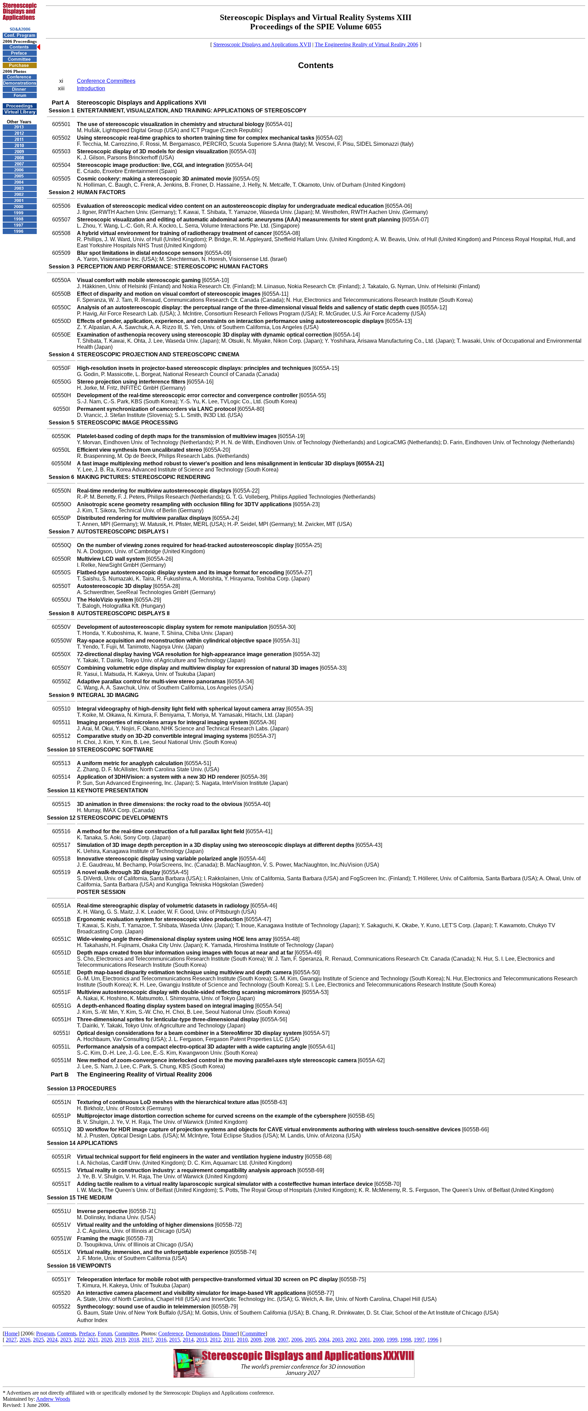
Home (11, 1333)
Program (45, 1333)
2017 (147, 1340)
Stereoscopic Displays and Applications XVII (262, 44)
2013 (201, 1340)
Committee (126, 1333)
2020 (106, 1340)
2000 (378, 1340)
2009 (255, 1340)
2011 (229, 1340)
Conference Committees (106, 81)
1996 (432, 1340)
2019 (120, 1340)
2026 (24, 1340)
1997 (419, 1340)
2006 (296, 1340)
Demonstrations (202, 1333)
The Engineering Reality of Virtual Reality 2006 (366, 44)
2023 (65, 1340)
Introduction (91, 88)
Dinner (229, 1333)
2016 (161, 1340)
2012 (215, 1340)
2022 (79, 1340)
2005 (310, 1340)
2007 (283, 1340)
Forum (105, 1333)
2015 (174, 1340)
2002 (351, 1340)
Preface (87, 1333)
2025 (38, 1340)
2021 (92, 1340)
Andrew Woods (53, 1399)
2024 (52, 1340)
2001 (364, 1340)
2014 (188, 1340)
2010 (242, 1340)
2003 (337, 1340)
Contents (66, 1333)
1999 (392, 1340)
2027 (11, 1340)
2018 (133, 1340)
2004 (323, 1340)
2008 (269, 1340)
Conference (170, 1333)
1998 (405, 1340)
